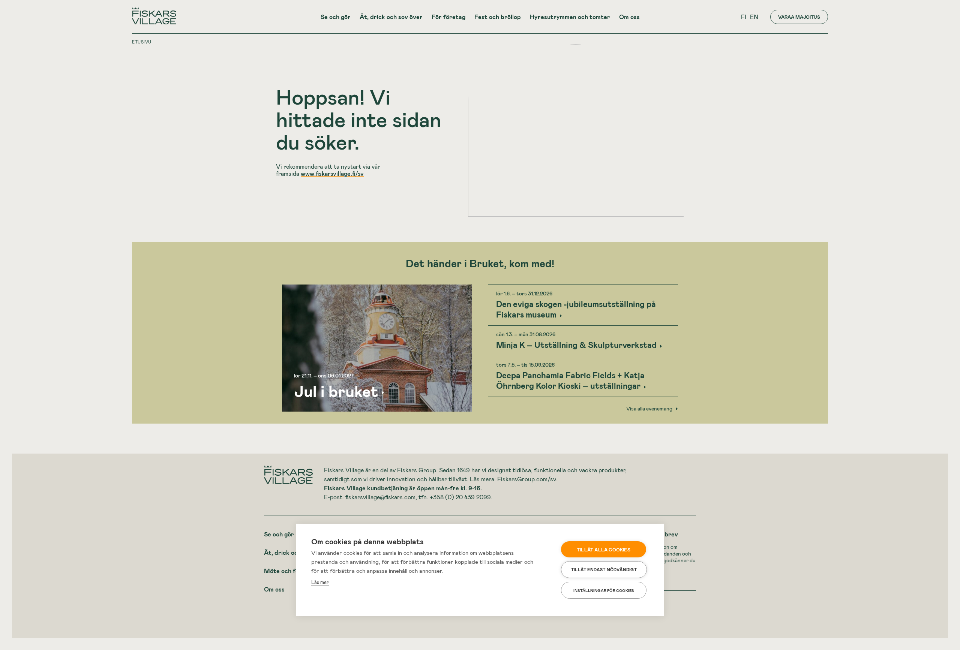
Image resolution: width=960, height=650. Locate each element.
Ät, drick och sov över (391, 16)
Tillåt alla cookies (603, 549)
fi (743, 16)
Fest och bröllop (497, 16)
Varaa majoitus (799, 16)
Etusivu (142, 41)
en (754, 16)
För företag (448, 16)
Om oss (629, 16)
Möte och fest (284, 570)
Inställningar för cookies (603, 590)
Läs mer (320, 582)
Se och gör (336, 16)
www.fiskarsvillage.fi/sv (332, 173)
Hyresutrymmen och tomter (570, 16)
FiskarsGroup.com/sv (526, 478)
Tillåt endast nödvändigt (604, 569)
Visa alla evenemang (649, 409)
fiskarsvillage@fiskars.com (380, 496)
